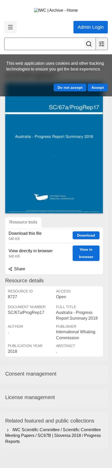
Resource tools (23, 222)
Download (86, 235)
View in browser (86, 253)
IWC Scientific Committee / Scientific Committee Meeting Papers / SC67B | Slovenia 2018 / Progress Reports (53, 436)
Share (19, 269)
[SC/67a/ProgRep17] (54, 148)
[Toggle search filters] (102, 44)
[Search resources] (89, 44)
